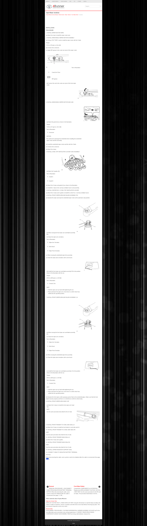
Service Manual (64, 1)
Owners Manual (55, 1)
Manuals (48, 1)
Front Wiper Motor (75, 14)
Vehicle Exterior (61, 14)
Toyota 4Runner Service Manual (52, 14)
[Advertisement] (73, 21)
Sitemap (79, 1)
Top (74, 1)
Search (84, 1)
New (70, 1)
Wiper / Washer (68, 14)
